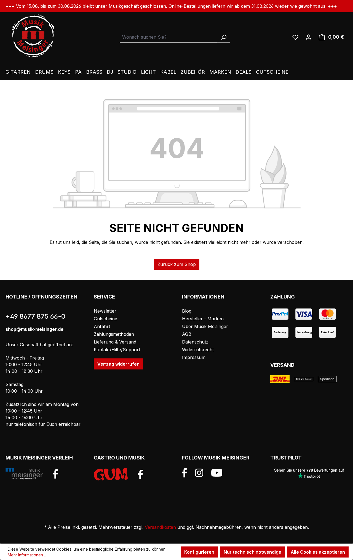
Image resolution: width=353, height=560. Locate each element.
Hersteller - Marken (203, 318)
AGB (186, 334)
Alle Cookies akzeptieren (318, 552)
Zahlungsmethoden (114, 334)
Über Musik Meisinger (205, 326)
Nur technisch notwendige (252, 552)
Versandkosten (160, 527)
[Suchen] (223, 37)
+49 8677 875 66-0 (35, 316)
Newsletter (105, 311)
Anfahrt (102, 326)
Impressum (193, 357)
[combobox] (169, 37)
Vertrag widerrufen (118, 364)
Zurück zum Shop (176, 264)
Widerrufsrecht (198, 349)
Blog (186, 311)
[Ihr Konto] (308, 37)
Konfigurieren (199, 552)
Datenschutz (195, 342)
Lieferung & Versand (115, 342)
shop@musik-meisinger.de (34, 329)
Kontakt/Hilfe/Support (117, 349)
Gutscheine (105, 318)
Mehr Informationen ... (27, 555)
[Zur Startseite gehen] (33, 35)
